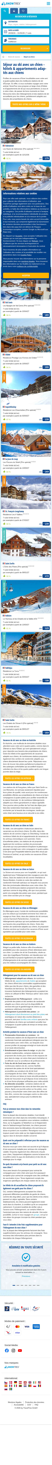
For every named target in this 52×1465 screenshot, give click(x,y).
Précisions (26, 1276)
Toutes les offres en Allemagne (19, 938)
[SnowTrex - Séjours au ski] (12, 1367)
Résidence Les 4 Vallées (13, 514)
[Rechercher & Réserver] (5, 11)
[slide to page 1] (14, 1285)
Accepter (18, 236)
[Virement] (8, 1326)
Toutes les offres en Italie (16, 863)
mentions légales (28, 261)
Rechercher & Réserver (26, 16)
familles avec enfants (29, 1019)
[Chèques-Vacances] (8, 1332)
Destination (13, 21)
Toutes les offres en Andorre (18, 969)
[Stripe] (17, 1332)
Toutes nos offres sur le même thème (29, 104)
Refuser (35, 241)
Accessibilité (19, 1405)
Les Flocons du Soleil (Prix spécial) (17, 462)
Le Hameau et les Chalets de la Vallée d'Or (20, 619)
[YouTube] (20, 1350)
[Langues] (6, 1382)
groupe (36, 1215)
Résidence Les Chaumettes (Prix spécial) (19, 410)
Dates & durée (13, 30)
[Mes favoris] (23, 11)
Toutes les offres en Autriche (18, 778)
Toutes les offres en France (17, 819)
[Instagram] (13, 1350)
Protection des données (34, 1402)
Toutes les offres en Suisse (17, 902)
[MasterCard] (17, 1326)
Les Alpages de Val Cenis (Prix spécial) (18, 306)
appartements (21, 981)
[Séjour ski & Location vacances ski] (11, 3)
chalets (32, 981)
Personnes (12, 39)
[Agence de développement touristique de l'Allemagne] (15, 1309)
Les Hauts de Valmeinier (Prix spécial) (18, 149)
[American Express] (36, 1326)
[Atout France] (30, 1308)
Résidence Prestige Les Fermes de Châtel (20, 358)
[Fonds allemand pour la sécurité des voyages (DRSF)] (7, 1308)
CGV (29, 1405)
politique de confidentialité (27, 266)
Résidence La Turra (11, 671)
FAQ (36, 1405)
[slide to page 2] (18, 1285)
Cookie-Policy (26, 255)
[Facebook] (7, 1350)
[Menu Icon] (48, 4)
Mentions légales (14, 1402)
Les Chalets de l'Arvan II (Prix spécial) (18, 723)
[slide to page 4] (26, 1285)
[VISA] (27, 1326)
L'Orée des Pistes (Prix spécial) (15, 567)
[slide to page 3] (22, 1285)
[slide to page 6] (34, 1285)
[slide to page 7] (38, 1285)
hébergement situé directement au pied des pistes (25, 1014)
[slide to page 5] (30, 1285)
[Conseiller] (14, 11)
